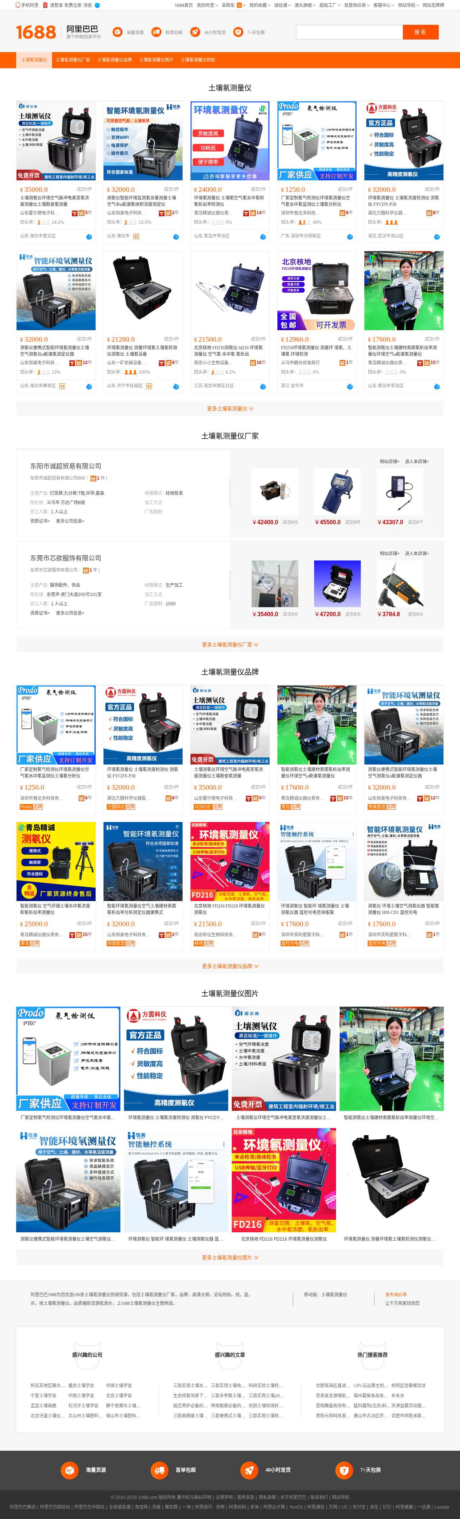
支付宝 (359, 1507)
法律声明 (224, 1497)
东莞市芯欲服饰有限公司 (65, 558)
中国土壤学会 (119, 1385)
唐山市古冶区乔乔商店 (375, 1415)
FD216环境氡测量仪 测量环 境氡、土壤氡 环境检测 (316, 351)
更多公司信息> (70, 521)
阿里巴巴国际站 (55, 1507)
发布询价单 (396, 1294)
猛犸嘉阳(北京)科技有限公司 (381, 1405)
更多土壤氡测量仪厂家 (227, 644)
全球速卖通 (119, 1507)
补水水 (397, 1395)
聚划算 (171, 1507)
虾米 (254, 1507)
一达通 (423, 1507)
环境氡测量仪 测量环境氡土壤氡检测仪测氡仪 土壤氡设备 (142, 351)
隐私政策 (267, 1497)
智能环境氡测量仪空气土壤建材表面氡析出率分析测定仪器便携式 (141, 909)
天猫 (156, 1507)
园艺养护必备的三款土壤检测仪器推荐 (210, 1405)
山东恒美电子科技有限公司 (127, 213)
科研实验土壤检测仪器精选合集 (279, 1385)
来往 (374, 1507)
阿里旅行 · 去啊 (210, 1507)
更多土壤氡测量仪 (227, 408)
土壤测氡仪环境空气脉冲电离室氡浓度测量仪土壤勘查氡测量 (54, 201)
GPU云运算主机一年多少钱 (380, 1385)
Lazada (441, 1507)
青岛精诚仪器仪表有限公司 (214, 213)
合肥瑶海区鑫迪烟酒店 (337, 1385)
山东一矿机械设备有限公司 (127, 362)
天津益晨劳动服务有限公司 (417, 1405)
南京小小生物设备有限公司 (214, 362)
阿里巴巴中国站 (89, 1507)
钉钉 (387, 1507)
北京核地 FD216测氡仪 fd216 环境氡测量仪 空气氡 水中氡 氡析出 (228, 351)
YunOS (296, 1507)
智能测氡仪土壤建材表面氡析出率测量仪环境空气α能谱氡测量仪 (402, 351)
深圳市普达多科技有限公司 (301, 213)
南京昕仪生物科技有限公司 (217, 934)
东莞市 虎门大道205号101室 (74, 594)
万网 (333, 1507)
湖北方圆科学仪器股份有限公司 (388, 213)
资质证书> (40, 521)
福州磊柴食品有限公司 (375, 1395)
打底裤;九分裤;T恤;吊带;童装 (77, 493)
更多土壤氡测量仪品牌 (227, 966)
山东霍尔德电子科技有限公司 (40, 213)
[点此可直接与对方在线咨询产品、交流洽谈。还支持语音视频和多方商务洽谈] (89, 237)
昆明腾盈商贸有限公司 (337, 1405)
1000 (171, 603)
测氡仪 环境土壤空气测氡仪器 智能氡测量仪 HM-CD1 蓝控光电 (403, 909)
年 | (102, 478)
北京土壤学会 (119, 1395)
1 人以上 (59, 511)
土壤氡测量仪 (334, 1294)
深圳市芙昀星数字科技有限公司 (304, 934)
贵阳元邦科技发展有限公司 (342, 1415)
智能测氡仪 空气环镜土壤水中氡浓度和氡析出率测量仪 (55, 909)
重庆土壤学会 (81, 1385)
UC (345, 1507)
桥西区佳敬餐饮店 (408, 1385)
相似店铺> (390, 461)
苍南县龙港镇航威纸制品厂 (342, 1395)
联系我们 (319, 1497)
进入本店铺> (417, 461)
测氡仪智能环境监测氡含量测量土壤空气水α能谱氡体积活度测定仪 (141, 201)
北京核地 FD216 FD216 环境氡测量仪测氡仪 (229, 909)
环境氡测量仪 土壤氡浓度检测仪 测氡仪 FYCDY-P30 (403, 201)
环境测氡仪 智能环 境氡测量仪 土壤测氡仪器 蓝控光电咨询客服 (315, 909)
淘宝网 (141, 1507)
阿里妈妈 (237, 1507)
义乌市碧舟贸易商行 (300, 362)
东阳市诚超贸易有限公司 (65, 466)
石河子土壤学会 (83, 1405)
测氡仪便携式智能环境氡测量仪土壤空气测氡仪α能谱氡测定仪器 (54, 351)
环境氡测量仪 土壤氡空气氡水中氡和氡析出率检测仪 (229, 201)
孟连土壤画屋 (43, 1405)
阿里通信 (316, 1507)
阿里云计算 (274, 1507)
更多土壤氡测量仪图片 (227, 1257)
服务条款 (245, 1497)
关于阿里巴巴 (293, 1497)
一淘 (186, 1507)
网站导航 (340, 1497)
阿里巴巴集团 (23, 1507)
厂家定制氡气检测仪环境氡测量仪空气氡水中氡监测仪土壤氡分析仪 (315, 201)
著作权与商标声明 (194, 1497)
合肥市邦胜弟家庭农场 (412, 1415)
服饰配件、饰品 (65, 585)
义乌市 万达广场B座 (66, 502)
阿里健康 (404, 1507)
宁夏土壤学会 (43, 1395)
